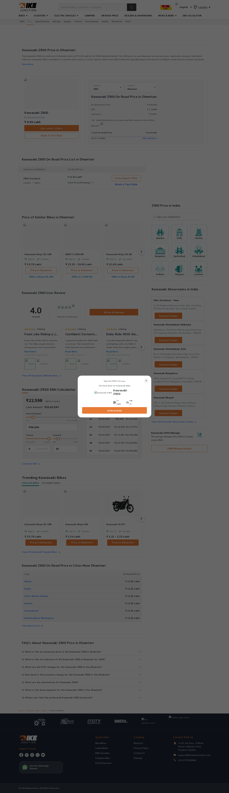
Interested (114, 410)
